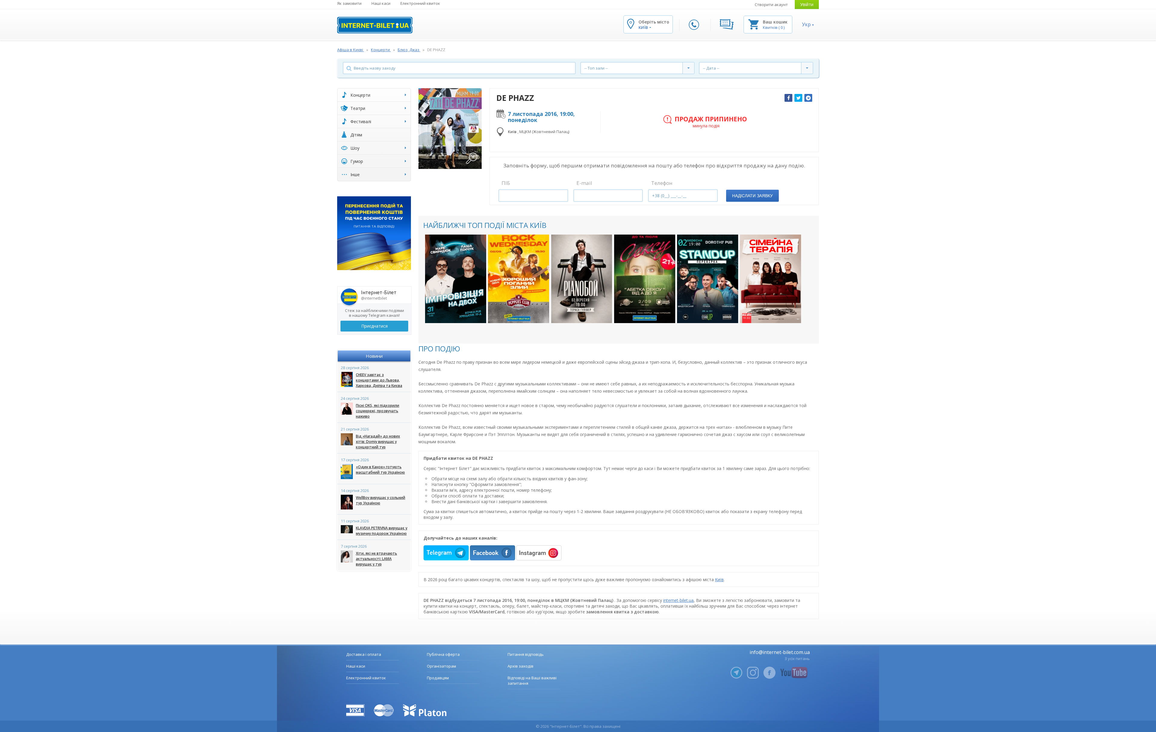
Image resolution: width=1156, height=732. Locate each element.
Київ (719, 579)
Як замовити (349, 3)
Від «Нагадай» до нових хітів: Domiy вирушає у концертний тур (378, 442)
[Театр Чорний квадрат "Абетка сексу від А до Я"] (644, 279)
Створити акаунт (771, 4)
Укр (806, 24)
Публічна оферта (443, 654)
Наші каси (380, 3)
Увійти (806, 4)
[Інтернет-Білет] (374, 25)
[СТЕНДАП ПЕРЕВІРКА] (707, 279)
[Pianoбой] (581, 279)
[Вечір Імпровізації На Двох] (455, 279)
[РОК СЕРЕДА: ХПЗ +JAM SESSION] (518, 279)
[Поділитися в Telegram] (808, 98)
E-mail (584, 182)
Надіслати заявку (752, 195)
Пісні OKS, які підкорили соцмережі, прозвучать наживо (377, 411)
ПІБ (506, 182)
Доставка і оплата (363, 654)
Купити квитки (452, 312)
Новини (374, 356)
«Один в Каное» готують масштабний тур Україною (380, 469)
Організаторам (441, 666)
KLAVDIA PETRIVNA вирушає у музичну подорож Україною (381, 530)
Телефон (662, 182)
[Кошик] (753, 24)
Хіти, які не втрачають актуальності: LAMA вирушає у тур (376, 559)
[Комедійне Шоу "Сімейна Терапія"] (770, 279)
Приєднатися (374, 326)
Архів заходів (520, 666)
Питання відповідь (526, 654)
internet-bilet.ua (678, 600)
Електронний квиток (420, 3)
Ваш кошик (775, 22)
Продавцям (438, 678)
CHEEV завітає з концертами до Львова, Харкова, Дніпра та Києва (379, 380)
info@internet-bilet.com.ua (780, 652)
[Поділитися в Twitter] (798, 98)
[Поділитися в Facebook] (788, 98)
